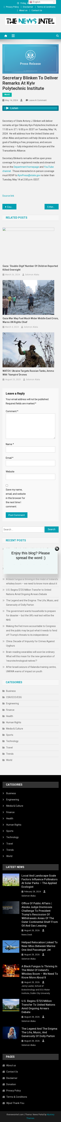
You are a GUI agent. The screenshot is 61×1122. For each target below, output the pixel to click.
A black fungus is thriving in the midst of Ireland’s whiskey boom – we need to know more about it (32, 581)
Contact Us (37, 10)
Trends (10, 753)
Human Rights (13, 722)
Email (9, 458)
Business (11, 691)
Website (10, 471)
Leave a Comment (38, 100)
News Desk (27, 935)
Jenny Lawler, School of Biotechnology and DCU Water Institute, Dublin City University (36, 989)
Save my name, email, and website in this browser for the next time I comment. (16, 498)
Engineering (12, 703)
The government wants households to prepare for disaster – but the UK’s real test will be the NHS (31, 615)
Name (10, 444)
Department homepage (26, 167)
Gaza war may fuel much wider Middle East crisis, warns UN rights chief (30, 320)
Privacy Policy (12, 7)
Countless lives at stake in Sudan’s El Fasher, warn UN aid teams (11, 207)
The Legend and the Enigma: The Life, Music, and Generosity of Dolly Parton (32, 602)
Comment (12, 411)
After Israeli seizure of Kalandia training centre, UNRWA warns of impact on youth (31, 669)
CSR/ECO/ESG (14, 697)
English (36, 2)
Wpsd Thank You (15, 1103)
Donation (11, 1084)
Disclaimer (28, 7)
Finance (10, 710)
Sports (9, 735)
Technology (12, 741)
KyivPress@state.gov (29, 175)
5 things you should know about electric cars (53, 207)
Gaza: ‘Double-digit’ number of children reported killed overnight (30, 268)
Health (9, 716)
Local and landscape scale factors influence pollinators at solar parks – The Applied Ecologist (40, 881)
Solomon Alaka (32, 274)
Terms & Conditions (46, 7)
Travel (9, 747)
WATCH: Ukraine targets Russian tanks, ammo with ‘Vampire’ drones (28, 373)
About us (23, 10)
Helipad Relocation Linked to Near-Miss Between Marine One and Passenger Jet (40, 946)
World (7, 94)
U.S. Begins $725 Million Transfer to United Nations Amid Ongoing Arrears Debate (28, 592)
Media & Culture (14, 728)
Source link (8, 195)
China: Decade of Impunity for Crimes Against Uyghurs (30, 643)
